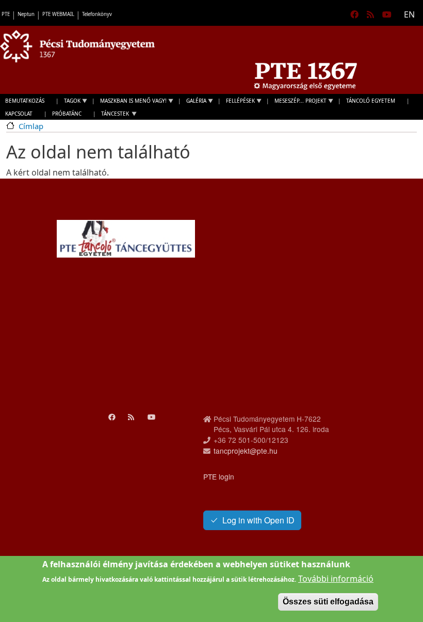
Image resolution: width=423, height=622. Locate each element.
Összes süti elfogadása (328, 601)
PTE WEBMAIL (58, 14)
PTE (6, 14)
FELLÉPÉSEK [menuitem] (238, 102)
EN (409, 14)
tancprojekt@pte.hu (246, 450)
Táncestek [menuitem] (112, 115)
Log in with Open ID (258, 520)
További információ (335, 578)
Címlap (31, 126)
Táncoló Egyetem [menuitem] (370, 100)
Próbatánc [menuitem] (67, 113)
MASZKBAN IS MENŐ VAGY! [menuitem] (131, 102)
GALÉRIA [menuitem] (193, 102)
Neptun (26, 14)
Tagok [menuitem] (69, 102)
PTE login (218, 476)
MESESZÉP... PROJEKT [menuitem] (298, 102)
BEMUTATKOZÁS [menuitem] (24, 100)
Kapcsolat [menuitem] (18, 113)
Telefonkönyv (97, 14)
